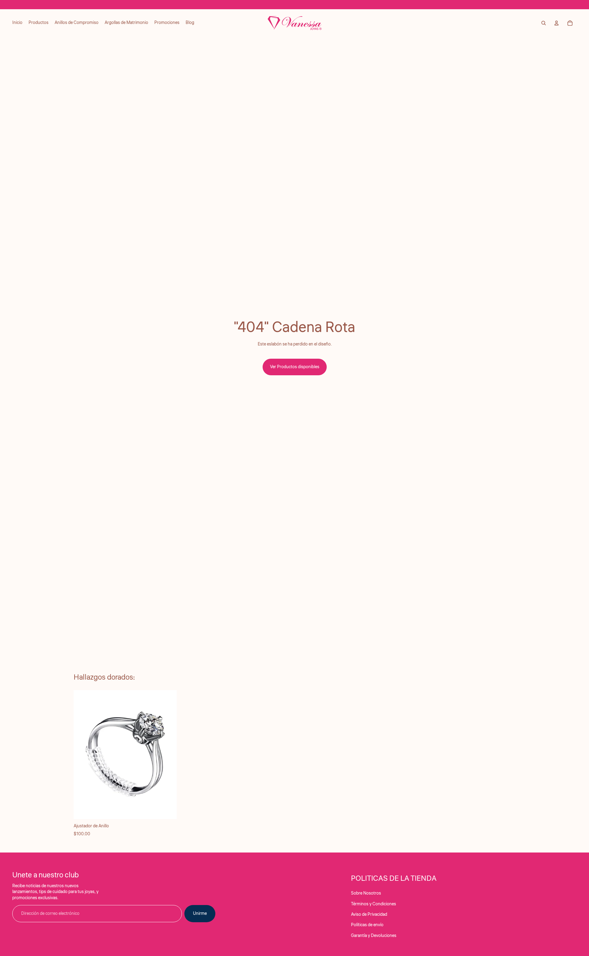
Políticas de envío (367, 925)
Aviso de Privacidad (369, 914)
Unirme (200, 914)
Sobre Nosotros (366, 893)
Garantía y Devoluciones (373, 936)
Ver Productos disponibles (294, 367)
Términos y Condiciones (373, 904)
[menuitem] (17, 23)
